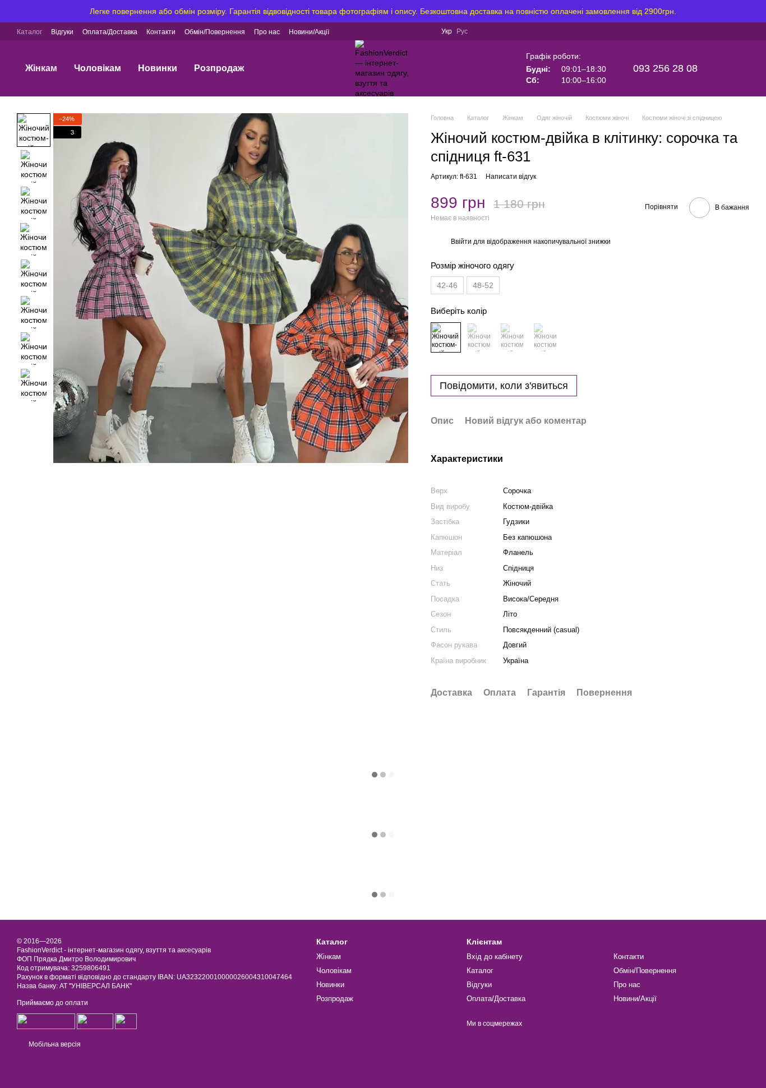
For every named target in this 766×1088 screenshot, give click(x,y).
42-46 (447, 285)
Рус (462, 31)
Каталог (29, 32)
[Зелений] (512, 337)
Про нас (267, 32)
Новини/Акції (309, 32)
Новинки (157, 68)
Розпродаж (219, 68)
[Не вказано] (446, 337)
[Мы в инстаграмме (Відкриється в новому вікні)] (385, 31)
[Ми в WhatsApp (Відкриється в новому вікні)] (371, 31)
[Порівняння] (682, 31)
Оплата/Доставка (109, 32)
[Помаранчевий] (545, 337)
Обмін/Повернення (214, 32)
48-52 (483, 285)
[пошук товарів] (255, 68)
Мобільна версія (54, 1044)
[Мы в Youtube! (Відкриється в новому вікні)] (412, 31)
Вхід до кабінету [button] (495, 956)
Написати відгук (511, 176)
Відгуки (62, 32)
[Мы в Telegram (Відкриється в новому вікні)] (358, 31)
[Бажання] (711, 31)
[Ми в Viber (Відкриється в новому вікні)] (344, 31)
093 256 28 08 (665, 68)
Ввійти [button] (461, 242)
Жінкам (41, 68)
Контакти (161, 32)
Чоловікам (97, 68)
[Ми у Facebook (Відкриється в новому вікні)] (398, 31)
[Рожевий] (479, 337)
